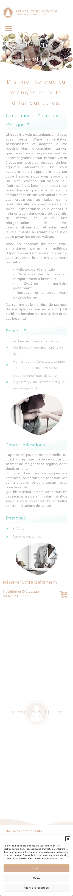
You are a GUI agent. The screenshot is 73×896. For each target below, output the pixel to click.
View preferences (36, 887)
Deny (36, 878)
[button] (67, 839)
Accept (36, 868)
